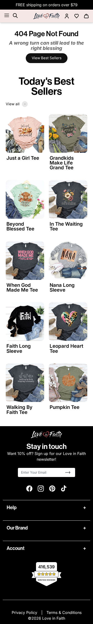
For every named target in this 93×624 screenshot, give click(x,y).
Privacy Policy (25, 612)
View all (13, 104)
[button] (67, 472)
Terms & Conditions (64, 612)
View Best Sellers (47, 58)
